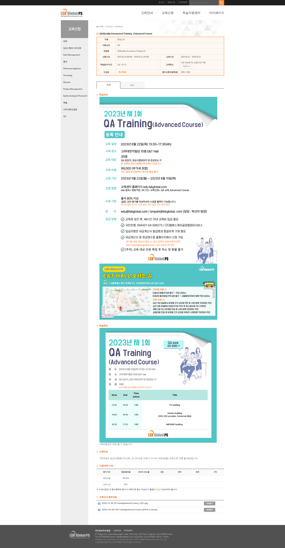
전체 (65, 41)
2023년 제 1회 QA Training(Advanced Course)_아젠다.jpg (124, 503)
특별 (65, 102)
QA (64, 116)
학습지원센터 (191, 12)
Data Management (71, 55)
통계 (65, 61)
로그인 (161, 2)
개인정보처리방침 (102, 530)
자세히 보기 (186, 66)
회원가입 (171, 2)
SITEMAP (183, 2)
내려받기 (209, 503)
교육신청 (168, 12)
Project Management (72, 89)
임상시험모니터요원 (72, 48)
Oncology (67, 75)
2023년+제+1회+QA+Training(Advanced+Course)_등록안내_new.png (129, 509)
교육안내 (147, 12)
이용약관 (117, 530)
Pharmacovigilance (72, 68)
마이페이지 (216, 12)
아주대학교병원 (70, 109)
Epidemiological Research (75, 96)
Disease (67, 82)
